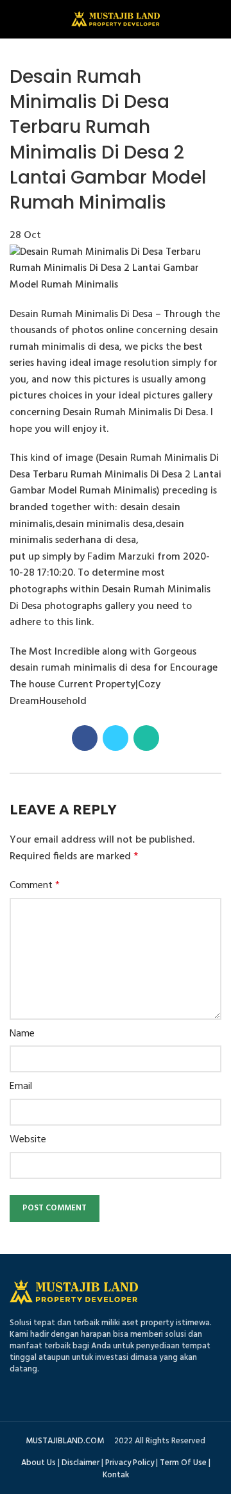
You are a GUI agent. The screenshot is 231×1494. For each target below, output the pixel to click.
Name (22, 1034)
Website (28, 1140)
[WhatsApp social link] (146, 738)
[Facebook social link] (85, 738)
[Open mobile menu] (15, 19)
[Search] (216, 19)
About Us (38, 1463)
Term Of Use (183, 1463)
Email (21, 1087)
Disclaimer (80, 1463)
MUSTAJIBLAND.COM (65, 1441)
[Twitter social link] (115, 738)
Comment (35, 886)
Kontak (116, 1475)
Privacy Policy (129, 1463)
